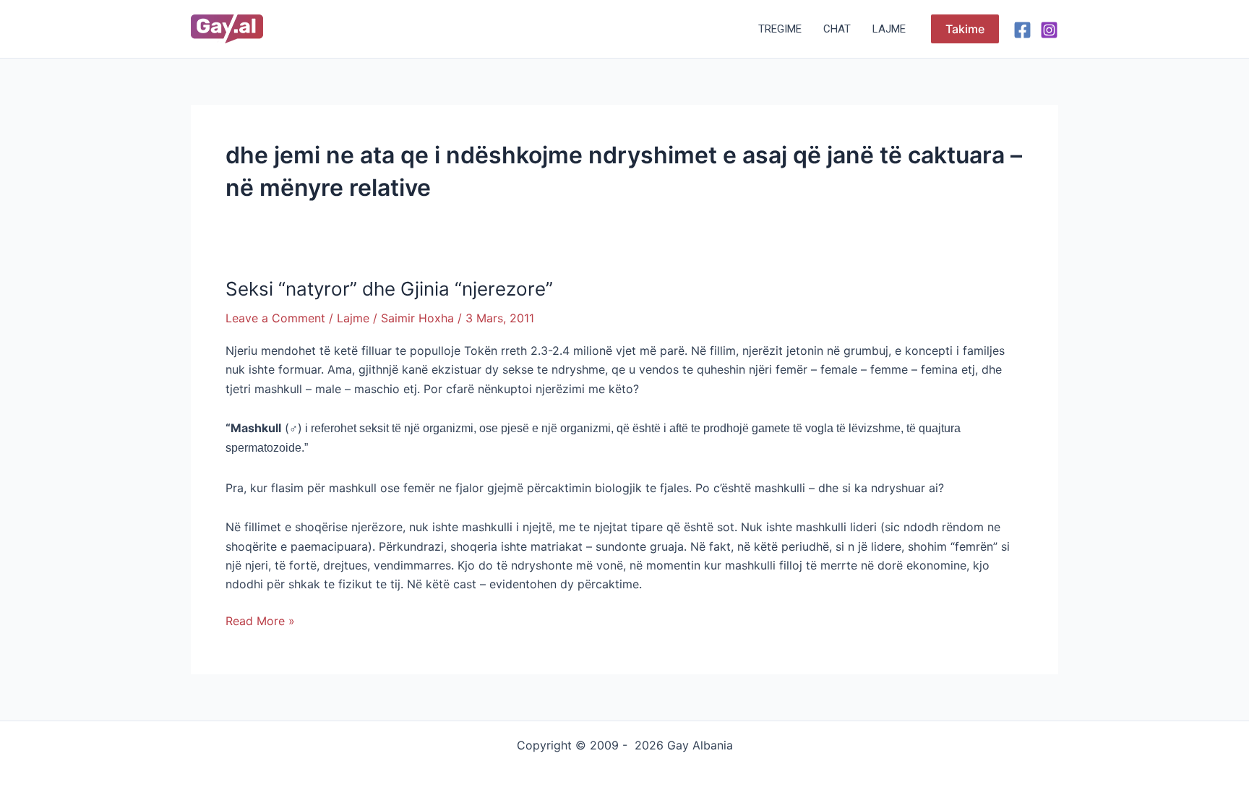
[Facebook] (1022, 30)
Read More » (260, 619)
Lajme (889, 28)
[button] (965, 28)
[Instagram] (1049, 30)
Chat (837, 28)
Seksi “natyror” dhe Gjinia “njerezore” (389, 289)
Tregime (780, 28)
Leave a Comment (275, 318)
